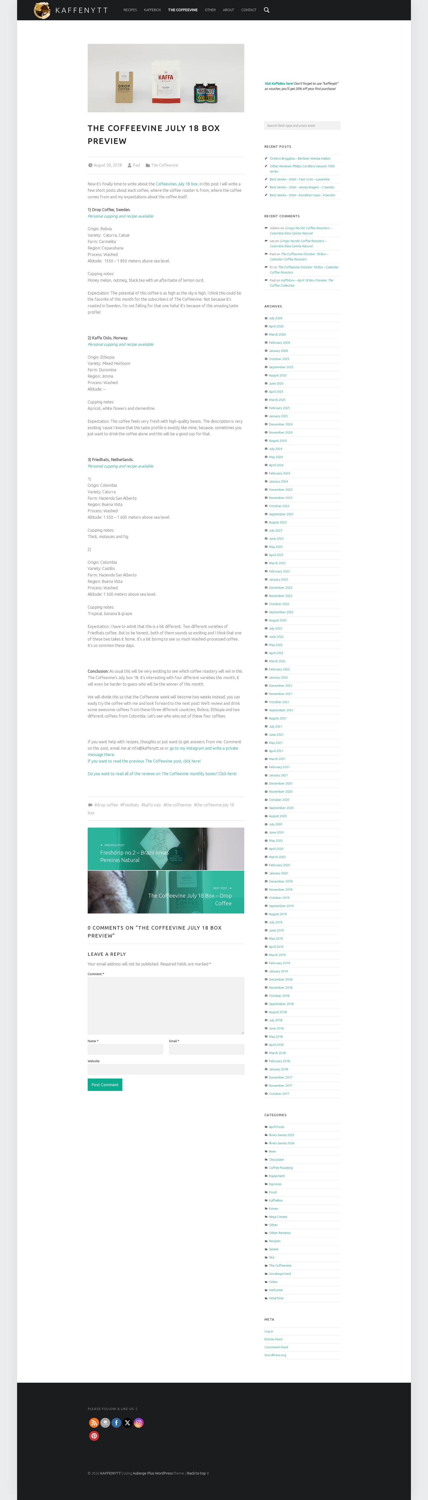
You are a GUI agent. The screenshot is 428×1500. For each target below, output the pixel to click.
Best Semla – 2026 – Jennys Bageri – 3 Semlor (302, 187)
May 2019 (276, 938)
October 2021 (279, 702)
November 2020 (280, 791)
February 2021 (279, 767)
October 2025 (279, 359)
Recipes (130, 10)
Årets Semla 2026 (281, 1143)
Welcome (276, 1290)
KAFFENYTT (82, 10)
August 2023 (278, 522)
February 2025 (279, 408)
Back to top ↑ (198, 1473)
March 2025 (277, 399)
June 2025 (276, 383)
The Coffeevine (183, 10)
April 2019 (276, 946)
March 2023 (277, 563)
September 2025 (281, 367)
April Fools (276, 1127)
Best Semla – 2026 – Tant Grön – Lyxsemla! (300, 179)
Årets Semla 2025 (281, 1135)
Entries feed (273, 1339)
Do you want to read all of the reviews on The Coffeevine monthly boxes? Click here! (162, 773)
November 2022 (280, 595)
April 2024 (276, 465)
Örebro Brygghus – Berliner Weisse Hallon (300, 158)
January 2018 (278, 1069)
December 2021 (280, 685)
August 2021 (278, 718)
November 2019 (280, 889)
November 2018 (280, 987)
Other (210, 10)
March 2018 (277, 1053)
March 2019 (277, 955)
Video (273, 1281)
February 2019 (279, 963)
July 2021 (275, 726)
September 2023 (281, 514)
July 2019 (275, 922)
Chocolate (276, 1159)
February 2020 (279, 865)
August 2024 (278, 440)
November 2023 (280, 497)
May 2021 (276, 742)
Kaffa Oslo (152, 805)
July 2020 (275, 824)
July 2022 (275, 628)
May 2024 (276, 457)
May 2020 (276, 840)
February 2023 (279, 571)
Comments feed (276, 1347)
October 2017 (279, 1093)
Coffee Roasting (281, 1167)
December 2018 (280, 979)
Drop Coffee (107, 805)
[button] (166, 748)
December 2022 (280, 587)
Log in (269, 1331)
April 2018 (276, 1044)
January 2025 (278, 416)
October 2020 (279, 799)
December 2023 (280, 489)
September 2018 (281, 1004)
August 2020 (278, 816)
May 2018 (276, 1036)
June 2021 (276, 734)
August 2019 (278, 914)
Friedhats (131, 805)
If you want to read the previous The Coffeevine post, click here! (144, 761)
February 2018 (279, 1061)
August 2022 (278, 620)
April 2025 (276, 391)
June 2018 (276, 1028)
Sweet (273, 1249)
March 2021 (277, 759)
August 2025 (278, 375)
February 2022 (279, 669)
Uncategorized (280, 1273)
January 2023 (278, 579)
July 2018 (275, 1020)
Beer (272, 1151)
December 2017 (280, 1077)
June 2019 (276, 930)
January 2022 (278, 677)
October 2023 (279, 506)
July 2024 (275, 448)
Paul (136, 165)
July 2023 (275, 530)
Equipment (277, 1176)
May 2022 (276, 644)
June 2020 (276, 832)
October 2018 (279, 995)
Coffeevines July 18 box (177, 184)
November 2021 (280, 693)
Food (273, 1192)
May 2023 (276, 546)
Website (94, 1061)
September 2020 (281, 808)
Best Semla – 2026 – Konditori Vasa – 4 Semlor (303, 195)
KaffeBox (152, 10)
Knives (273, 1208)
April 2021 (276, 751)
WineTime (276, 1298)
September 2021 (281, 710)
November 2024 (280, 432)
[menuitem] (130, 10)
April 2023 (276, 555)
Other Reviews (280, 1232)
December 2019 (280, 881)
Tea (271, 1257)
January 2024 (278, 481)
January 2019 (278, 971)
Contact (248, 10)
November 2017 (280, 1085)
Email (174, 1041)
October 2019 (279, 897)
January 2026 (278, 350)
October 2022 (279, 604)
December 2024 (280, 424)
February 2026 (279, 342)
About (228, 10)
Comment (96, 974)
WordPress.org (275, 1355)
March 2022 (277, 661)
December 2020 (280, 783)
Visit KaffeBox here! (279, 83)
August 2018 (278, 1012)
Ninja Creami (278, 1216)
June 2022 (276, 636)
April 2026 (276, 326)
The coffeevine (178, 805)
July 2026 (275, 318)
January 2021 (278, 775)
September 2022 (281, 612)
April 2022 (276, 653)
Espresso (275, 1184)
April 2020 (276, 848)
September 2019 (281, 906)
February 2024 (279, 473)
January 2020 (278, 873)
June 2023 (276, 538)
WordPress (164, 1473)
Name (93, 1041)
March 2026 (277, 334)
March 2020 (277, 857)
